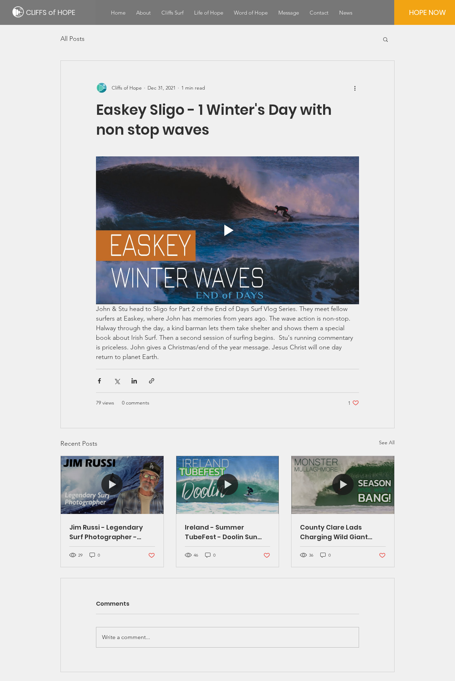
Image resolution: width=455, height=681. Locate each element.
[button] (385, 39)
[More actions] (354, 88)
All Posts (72, 39)
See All (387, 442)
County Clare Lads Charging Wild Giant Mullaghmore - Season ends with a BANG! (338, 532)
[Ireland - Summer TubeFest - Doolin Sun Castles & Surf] (227, 485)
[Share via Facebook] (99, 380)
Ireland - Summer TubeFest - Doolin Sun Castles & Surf (221, 532)
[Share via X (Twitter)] (116, 380)
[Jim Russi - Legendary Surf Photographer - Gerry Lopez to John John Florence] (112, 485)
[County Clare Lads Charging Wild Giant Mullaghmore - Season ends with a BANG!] (342, 485)
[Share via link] (151, 380)
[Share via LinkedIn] (134, 380)
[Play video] (227, 230)
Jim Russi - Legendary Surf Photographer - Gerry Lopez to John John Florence (111, 532)
